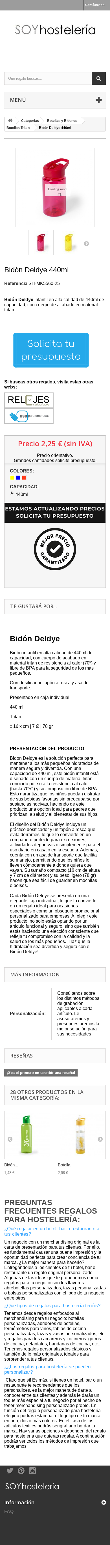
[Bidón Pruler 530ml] (28, 1135)
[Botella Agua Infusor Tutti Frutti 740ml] (82, 1135)
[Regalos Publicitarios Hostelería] (55, 36)
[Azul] (18, 478)
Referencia (15, 283)
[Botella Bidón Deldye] (40, 242)
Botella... (66, 1164)
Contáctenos (94, 5)
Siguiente (86, 243)
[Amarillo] (12, 478)
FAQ (9, 1511)
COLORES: (22, 471)
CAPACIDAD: (25, 486)
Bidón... (11, 1164)
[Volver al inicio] (10, 120)
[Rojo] (24, 478)
